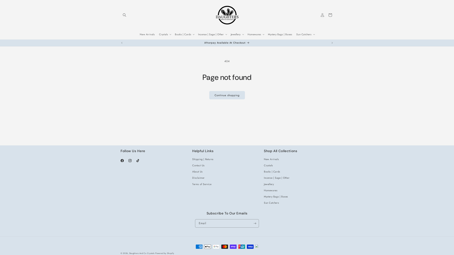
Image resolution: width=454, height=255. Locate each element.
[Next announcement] (332, 42)
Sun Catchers (271, 203)
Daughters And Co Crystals (142, 253)
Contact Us (198, 165)
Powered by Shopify (164, 253)
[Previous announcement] (122, 42)
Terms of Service (202, 184)
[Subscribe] (255, 223)
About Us (197, 171)
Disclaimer (198, 178)
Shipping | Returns (203, 159)
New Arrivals (271, 159)
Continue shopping (227, 95)
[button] (124, 15)
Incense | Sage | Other (276, 178)
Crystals (268, 165)
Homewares (270, 190)
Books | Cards (272, 171)
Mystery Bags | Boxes (276, 196)
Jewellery (269, 184)
